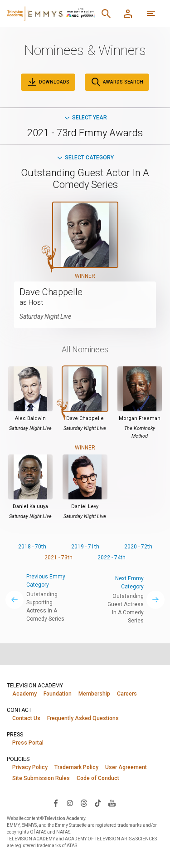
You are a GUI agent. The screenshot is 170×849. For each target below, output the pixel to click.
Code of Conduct (98, 778)
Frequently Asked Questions (83, 718)
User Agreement (126, 767)
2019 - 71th (85, 546)
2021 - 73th (58, 557)
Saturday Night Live (45, 316)
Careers (127, 694)
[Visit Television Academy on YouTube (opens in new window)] (112, 802)
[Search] (106, 14)
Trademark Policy (76, 767)
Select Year (89, 117)
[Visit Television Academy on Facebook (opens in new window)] (56, 802)
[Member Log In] (128, 14)
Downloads (53, 82)
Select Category (89, 157)
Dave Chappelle (51, 291)
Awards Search (122, 82)
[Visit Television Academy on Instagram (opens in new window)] (70, 802)
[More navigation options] (151, 14)
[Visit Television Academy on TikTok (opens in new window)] (98, 802)
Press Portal (28, 743)
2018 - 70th (32, 546)
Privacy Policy (30, 767)
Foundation (58, 694)
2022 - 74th (111, 557)
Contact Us (26, 718)
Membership (94, 694)
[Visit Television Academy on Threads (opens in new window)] (84, 802)
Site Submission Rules (41, 778)
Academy (24, 694)
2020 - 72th (138, 546)
